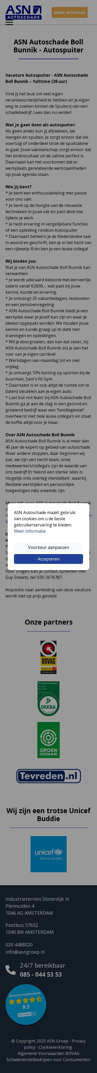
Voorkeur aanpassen (48, 547)
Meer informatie (30, 531)
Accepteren (48, 559)
